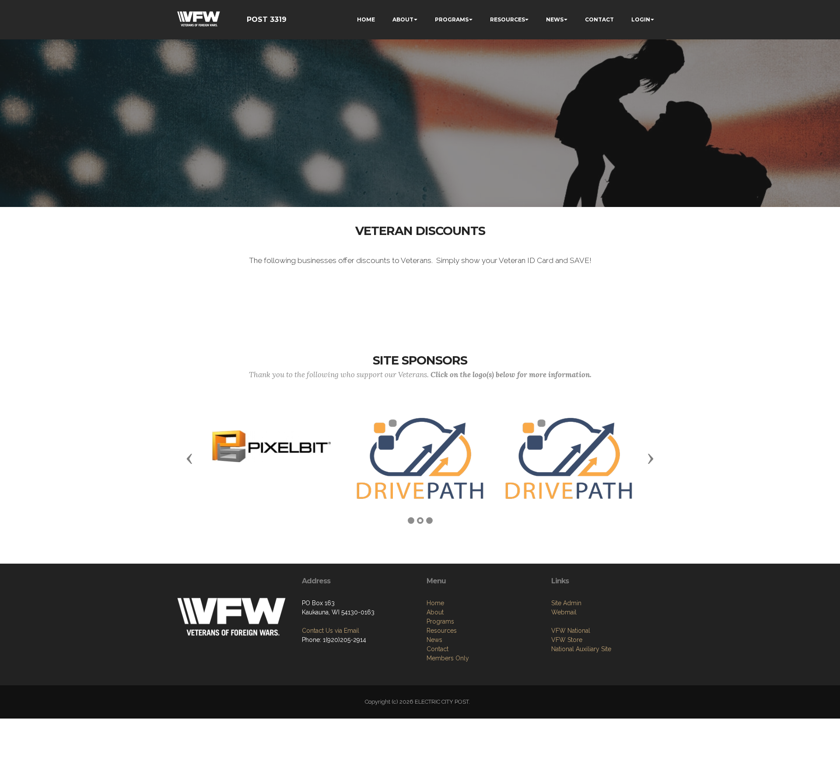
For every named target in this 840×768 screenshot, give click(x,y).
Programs (440, 621)
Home (435, 603)
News (434, 639)
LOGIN (640, 19)
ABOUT (402, 19)
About (435, 612)
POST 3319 (267, 19)
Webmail (564, 612)
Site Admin (566, 603)
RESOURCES (507, 19)
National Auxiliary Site (581, 648)
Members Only (448, 658)
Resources (442, 630)
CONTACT (599, 19)
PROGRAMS (452, 19)
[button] (189, 458)
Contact (437, 648)
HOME (366, 19)
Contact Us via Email (330, 630)
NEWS (555, 19)
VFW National (570, 630)
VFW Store (566, 639)
